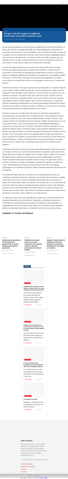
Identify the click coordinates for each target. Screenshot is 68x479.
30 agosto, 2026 (38, 304)
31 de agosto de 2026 (30, 399)
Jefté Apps (44, 478)
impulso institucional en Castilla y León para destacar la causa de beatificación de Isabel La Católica (56, 244)
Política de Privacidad (28, 466)
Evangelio (28, 396)
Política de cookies (27, 464)
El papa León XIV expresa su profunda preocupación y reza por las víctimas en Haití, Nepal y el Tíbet (33, 327)
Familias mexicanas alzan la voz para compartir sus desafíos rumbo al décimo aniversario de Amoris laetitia (33, 245)
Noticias (6, 31)
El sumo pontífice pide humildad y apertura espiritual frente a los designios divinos (33, 364)
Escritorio (24, 472)
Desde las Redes (28, 304)
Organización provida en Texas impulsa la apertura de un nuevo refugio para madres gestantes (11, 244)
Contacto (24, 469)
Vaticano (27, 321)
